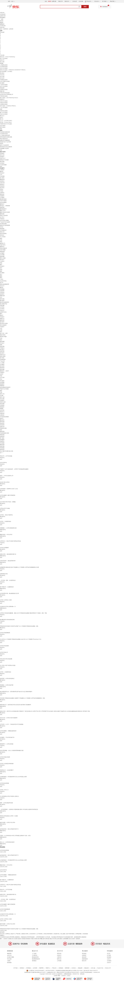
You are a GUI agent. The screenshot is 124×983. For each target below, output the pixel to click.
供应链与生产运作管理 (5, 142)
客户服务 (2, 438)
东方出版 (2, 76)
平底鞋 (32, 938)
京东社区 (73, 968)
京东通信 (109, 960)
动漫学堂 (2, 413)
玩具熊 (15, 938)
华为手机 (54, 938)
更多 (1, 128)
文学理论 (2, 307)
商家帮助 (41, 968)
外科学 (1, 374)
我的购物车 (105, 6)
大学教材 (2, 197)
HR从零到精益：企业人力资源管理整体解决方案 (11, 750)
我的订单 (60, 1)
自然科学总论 (3, 312)
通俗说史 (2, 194)
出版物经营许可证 (51, 972)
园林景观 (2, 207)
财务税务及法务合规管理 (6, 146)
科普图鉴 (2, 289)
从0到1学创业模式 (4, 645)
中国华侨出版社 (4, 96)
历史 (1, 379)
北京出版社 (2, 125)
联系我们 (22, 968)
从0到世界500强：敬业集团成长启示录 (9, 593)
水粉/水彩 (2, 182)
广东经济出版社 (4, 84)
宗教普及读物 (3, 428)
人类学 (1, 279)
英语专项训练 (3, 233)
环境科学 (2, 266)
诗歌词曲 (2, 305)
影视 (1, 344)
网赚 (41, 938)
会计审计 (2, 217)
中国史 (1, 191)
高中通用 (2, 300)
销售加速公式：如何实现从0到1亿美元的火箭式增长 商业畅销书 (15, 704)
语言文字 (2, 285)
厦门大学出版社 (4, 112)
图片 (1, 938)
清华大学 (2, 60)
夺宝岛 (108, 953)
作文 (1, 297)
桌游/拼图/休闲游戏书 (5, 387)
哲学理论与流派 (4, 323)
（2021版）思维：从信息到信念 (8, 580)
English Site (100, 968)
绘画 (1, 269)
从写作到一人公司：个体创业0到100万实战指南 (11, 724)
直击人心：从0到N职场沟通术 (7, 842)
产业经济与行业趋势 (5, 222)
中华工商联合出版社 (5, 81)
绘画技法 (2, 181)
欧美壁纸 (28, 938)
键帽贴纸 (2, 24)
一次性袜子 (5, 938)
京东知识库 (2, 14)
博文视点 (2, 73)
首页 (1, 29)
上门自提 (34, 953)
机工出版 (2, 61)
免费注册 (54, 1)
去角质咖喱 (65, 938)
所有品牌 (2, 32)
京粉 (70, 938)
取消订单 (84, 960)
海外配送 (34, 960)
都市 (1, 390)
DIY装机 (109, 955)
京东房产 (73, 938)
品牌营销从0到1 (4, 573)
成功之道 (2, 155)
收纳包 (1, 20)
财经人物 (2, 397)
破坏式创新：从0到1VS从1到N (7, 822)
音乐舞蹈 (2, 272)
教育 (1, 277)
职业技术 (2, 173)
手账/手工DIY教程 (4, 389)
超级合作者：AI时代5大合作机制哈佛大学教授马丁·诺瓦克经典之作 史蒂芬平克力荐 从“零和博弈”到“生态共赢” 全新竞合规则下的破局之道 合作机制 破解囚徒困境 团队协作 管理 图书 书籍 (45, 711)
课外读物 (2, 299)
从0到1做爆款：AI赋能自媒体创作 (8, 731)
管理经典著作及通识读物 (6, 137)
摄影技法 (2, 246)
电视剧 (1, 408)
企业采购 (81, 1)
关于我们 (15, 968)
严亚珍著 (18, 933)
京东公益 (93, 968)
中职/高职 (2, 176)
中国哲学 (2, 326)
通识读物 (2, 161)
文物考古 (2, 192)
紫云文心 (2, 115)
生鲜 (58, 938)
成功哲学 (2, 353)
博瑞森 (1, 63)
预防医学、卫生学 (4, 371)
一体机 (1, 19)
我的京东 (67, 1)
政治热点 (2, 349)
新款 (48, 938)
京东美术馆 (2, 25)
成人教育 (2, 178)
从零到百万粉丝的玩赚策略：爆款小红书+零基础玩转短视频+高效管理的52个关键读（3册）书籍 (23, 613)
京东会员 (74, 1)
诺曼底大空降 (25, 933)
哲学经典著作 (3, 325)
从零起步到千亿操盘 (5, 508)
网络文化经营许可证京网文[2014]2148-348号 (68, 972)
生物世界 (2, 290)
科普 (1, 263)
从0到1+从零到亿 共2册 (6, 600)
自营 (1, 459)
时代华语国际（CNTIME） (6, 71)
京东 (19, 7)
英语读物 (2, 403)
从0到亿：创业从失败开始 (6, 515)
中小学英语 (2, 236)
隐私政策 (86, 968)
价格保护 (84, 955)
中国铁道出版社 (4, 79)
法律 (1, 330)
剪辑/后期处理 (3, 248)
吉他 (1, 338)
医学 (1, 267)
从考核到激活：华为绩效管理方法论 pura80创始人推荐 (13, 776)
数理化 (1, 287)
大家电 (8, 960)
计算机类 (2, 169)
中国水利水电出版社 (5, 92)
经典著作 (2, 196)
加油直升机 (56, 933)
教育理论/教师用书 (4, 302)
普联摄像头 (2, 17)
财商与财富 (2, 356)
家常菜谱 (2, 421)
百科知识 (2, 292)
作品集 (1, 395)
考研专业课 (2, 402)
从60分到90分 (3, 462)
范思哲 (19, 938)
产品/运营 (2, 361)
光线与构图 (2, 249)
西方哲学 (2, 321)
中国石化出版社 (4, 110)
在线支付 (59, 955)
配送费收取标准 (36, 959)
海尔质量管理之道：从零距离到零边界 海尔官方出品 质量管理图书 (16, 691)
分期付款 (59, 957)
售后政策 (84, 953)
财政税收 (2, 228)
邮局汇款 (59, 959)
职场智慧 (2, 447)
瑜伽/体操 (2, 251)
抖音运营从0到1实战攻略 (6, 659)
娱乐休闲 (2, 366)
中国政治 (2, 348)
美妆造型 (2, 423)
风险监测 (80, 968)
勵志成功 (2, 420)
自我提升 (2, 156)
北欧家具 (78, 938)
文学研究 (2, 308)
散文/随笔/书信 (3, 303)
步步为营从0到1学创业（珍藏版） (8, 501)
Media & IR (108, 968)
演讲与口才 (2, 158)
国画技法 (2, 184)
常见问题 (9, 959)
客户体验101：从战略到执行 (7, 587)
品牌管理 (2, 436)
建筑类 (1, 171)
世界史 (1, 189)
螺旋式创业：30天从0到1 (6, 534)
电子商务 (2, 357)
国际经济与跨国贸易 (5, 225)
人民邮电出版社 (4, 65)
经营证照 (82, 974)
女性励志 (2, 163)
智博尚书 (2, 99)
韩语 (1, 241)
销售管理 (2, 434)
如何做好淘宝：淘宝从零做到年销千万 (9, 829)
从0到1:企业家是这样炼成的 (7, 763)
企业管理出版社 (4, 66)
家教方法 (2, 318)
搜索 (85, 6)
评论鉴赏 (2, 380)
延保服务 (109, 957)
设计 (1, 274)
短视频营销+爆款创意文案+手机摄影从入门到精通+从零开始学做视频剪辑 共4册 (19, 567)
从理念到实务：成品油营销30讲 (7, 560)
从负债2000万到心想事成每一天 (8, 606)
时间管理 (2, 425)
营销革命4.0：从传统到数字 (7, 770)
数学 (1, 264)
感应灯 (61, 938)
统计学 (1, 282)
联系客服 (9, 962)
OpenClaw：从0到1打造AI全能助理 (8, 717)
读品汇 (1, 117)
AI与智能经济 (3, 230)
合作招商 (35, 968)
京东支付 (63, 975)
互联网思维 (2, 359)
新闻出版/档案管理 (4, 284)
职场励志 (2, 153)
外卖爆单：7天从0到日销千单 (7, 737)
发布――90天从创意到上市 (6, 475)
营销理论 (2, 441)
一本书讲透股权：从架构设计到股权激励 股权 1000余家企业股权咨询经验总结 (19, 809)
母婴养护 (2, 385)
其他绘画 (2, 186)
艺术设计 (2, 343)
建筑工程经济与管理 (5, 212)
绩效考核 (2, 446)
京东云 (68, 975)
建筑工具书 (2, 210)
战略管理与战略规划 (5, 140)
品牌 (43, 938)
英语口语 (2, 232)
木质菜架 (23, 938)
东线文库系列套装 (48, 933)
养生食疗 (2, 259)
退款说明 (84, 957)
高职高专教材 (3, 199)
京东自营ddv (32, 933)
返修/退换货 (85, 959)
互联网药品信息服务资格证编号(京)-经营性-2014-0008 (69, 970)
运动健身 (2, 253)
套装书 (1, 418)
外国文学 (2, 310)
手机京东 (89, 1)
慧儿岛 (1, 119)
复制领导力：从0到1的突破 (6, 744)
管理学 (1, 143)
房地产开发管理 (4, 215)
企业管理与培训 (4, 133)
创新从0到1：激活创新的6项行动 (8, 554)
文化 (1, 328)
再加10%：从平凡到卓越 (6, 456)
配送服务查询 (35, 957)
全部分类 (2, 12)
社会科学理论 (3, 281)
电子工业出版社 (4, 58)
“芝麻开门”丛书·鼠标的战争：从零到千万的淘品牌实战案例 (14, 469)
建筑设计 (2, 204)
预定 (51, 938)
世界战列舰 (78, 933)
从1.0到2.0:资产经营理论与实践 (7, 665)
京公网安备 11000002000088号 (36, 970)
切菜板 (9, 938)
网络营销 (2, 444)
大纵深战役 (85, 933)
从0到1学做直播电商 (5, 632)
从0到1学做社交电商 (5, 757)
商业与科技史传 (4, 138)
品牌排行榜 (2, 16)
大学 (1, 174)
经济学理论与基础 (4, 220)
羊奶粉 (35, 938)
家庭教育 (2, 384)
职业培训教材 (3, 202)
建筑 (1, 276)
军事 (1, 392)
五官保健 (2, 254)
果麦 (1, 109)
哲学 (1, 331)
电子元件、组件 (4, 333)
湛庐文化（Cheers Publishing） (8, 56)
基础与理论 (2, 335)
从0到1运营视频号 (4, 547)
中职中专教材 (3, 200)
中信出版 (2, 55)
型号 (13, 938)
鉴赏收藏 (2, 341)
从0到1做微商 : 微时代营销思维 (7, 495)
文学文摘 (2, 377)
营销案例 (2, 439)
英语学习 (2, 411)
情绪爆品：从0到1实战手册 (6, 685)
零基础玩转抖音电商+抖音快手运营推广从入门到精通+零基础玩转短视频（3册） (19, 626)
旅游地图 (2, 369)
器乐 (1, 339)
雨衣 (39, 938)
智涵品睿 (2, 88)
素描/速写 (2, 179)
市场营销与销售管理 (5, 132)
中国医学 (2, 372)
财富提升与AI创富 (4, 160)
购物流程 (9, 953)
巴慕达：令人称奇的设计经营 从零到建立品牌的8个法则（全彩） (15, 835)
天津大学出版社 (4, 101)
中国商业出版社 (4, 104)
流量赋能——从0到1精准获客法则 (8, 528)
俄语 (1, 238)
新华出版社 (2, 127)
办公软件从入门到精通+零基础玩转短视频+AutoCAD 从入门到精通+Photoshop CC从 (20, 639)
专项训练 (2, 405)
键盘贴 (1, 22)
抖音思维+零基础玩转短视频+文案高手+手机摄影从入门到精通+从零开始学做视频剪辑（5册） (23, 698)
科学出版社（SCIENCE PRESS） (8, 106)
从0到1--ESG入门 (4, 789)
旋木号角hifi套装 (70, 933)
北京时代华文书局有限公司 (6, 94)
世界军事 (5, 29)
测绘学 (1, 315)
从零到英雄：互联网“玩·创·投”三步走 (9, 488)
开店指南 (2, 443)
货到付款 (59, 953)
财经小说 (2, 393)
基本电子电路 (3, 336)
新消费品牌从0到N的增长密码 (7, 619)
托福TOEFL (3, 245)
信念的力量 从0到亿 (5, 482)
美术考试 (2, 187)
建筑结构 (2, 214)
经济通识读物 (3, 223)
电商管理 (2, 449)
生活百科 (2, 410)
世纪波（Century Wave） (6, 122)
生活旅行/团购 (10, 957)
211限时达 (34, 955)
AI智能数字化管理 (4, 148)
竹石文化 (2, 74)
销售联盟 (67, 968)
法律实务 (2, 415)
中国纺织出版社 (4, 89)
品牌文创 (2, 426)
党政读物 (2, 346)
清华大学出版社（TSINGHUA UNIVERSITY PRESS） (13, 70)
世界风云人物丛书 (10, 933)
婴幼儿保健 (2, 258)
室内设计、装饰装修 (5, 205)
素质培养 (2, 320)
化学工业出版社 (4, 86)
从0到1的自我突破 (4, 783)
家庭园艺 (2, 407)
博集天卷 (2, 91)
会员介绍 (9, 955)
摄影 (1, 271)
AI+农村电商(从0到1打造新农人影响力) (9, 796)
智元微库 (2, 83)
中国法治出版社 (4, 102)
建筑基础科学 (3, 209)
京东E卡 (109, 959)
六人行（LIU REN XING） (6, 120)
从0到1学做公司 (4, 652)
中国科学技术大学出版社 (6, 124)
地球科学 (2, 294)
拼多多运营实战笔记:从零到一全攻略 (9, 816)
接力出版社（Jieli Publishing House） (9, 97)
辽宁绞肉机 (39, 933)
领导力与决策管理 (4, 145)
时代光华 (2, 78)
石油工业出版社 (4, 114)
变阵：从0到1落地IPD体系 (6, 802)
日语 (1, 240)
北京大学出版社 (4, 68)
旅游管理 (2, 367)
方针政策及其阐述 (4, 416)
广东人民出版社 (4, 107)
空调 (46, 938)
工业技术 (2, 261)
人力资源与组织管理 (5, 135)
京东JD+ (109, 962)
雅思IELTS (2, 243)
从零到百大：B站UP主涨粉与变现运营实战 (10, 541)
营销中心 (48, 968)
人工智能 (2, 362)
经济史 (1, 227)
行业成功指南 (3, 164)
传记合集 (2, 398)
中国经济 (2, 218)
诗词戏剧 (2, 382)
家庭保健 (2, 256)
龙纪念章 (2, 933)
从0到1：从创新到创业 (5, 521)
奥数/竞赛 (2, 295)
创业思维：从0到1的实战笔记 (7, 678)
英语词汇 (2, 235)
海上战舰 (63, 933)
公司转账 (59, 960)
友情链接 (61, 968)
